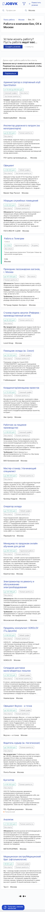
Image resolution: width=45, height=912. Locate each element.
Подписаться (10, 73)
